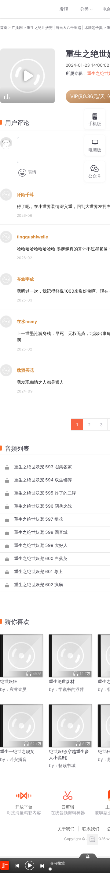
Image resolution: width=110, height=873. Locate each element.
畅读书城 (66, 765)
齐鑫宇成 (25, 279)
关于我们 (66, 828)
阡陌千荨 (25, 194)
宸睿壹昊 (18, 689)
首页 (3, 27)
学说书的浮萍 (71, 689)
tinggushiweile (32, 236)
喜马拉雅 (23, 9)
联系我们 (90, 828)
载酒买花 (25, 370)
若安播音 (18, 759)
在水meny (27, 321)
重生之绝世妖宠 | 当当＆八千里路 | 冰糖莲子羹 (65, 27)
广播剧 (17, 27)
